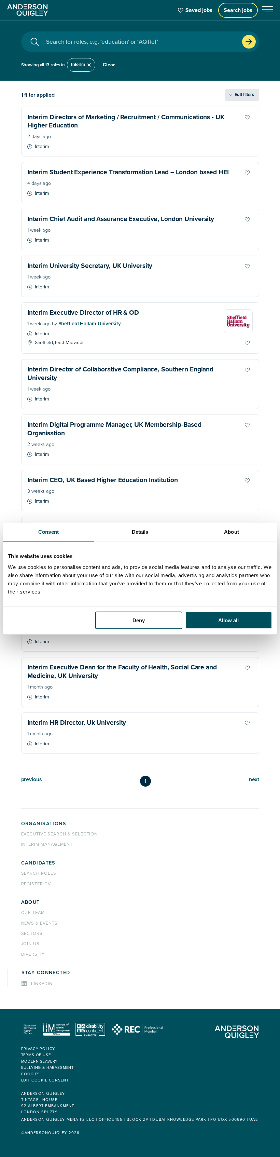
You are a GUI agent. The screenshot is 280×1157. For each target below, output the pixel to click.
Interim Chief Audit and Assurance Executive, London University (120, 219)
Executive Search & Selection (59, 834)
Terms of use (36, 1055)
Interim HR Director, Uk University (76, 723)
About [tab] (231, 532)
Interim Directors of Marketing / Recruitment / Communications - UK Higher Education (125, 121)
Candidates (38, 863)
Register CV (36, 884)
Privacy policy (38, 1049)
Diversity (33, 954)
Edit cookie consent (45, 1080)
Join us (30, 944)
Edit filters (244, 94)
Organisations (44, 824)
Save (253, 117)
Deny (138, 620)
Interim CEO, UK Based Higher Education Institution (102, 480)
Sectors (32, 933)
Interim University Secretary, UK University (89, 266)
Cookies (30, 1074)
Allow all (228, 620)
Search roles (39, 873)
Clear (109, 65)
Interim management (47, 844)
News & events (39, 923)
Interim (78, 64)
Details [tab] (140, 532)
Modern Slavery (39, 1061)
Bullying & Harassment (47, 1067)
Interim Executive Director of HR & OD (83, 313)
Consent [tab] (48, 532)
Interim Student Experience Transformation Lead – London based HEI (128, 172)
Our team (33, 912)
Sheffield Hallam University (89, 324)
